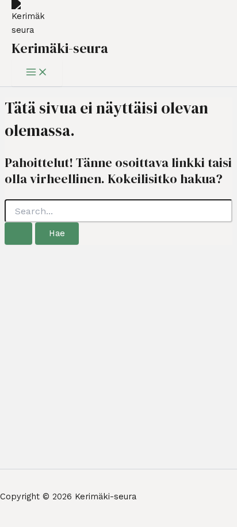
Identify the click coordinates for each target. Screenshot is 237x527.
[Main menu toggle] (37, 72)
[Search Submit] (18, 233)
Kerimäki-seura (60, 48)
